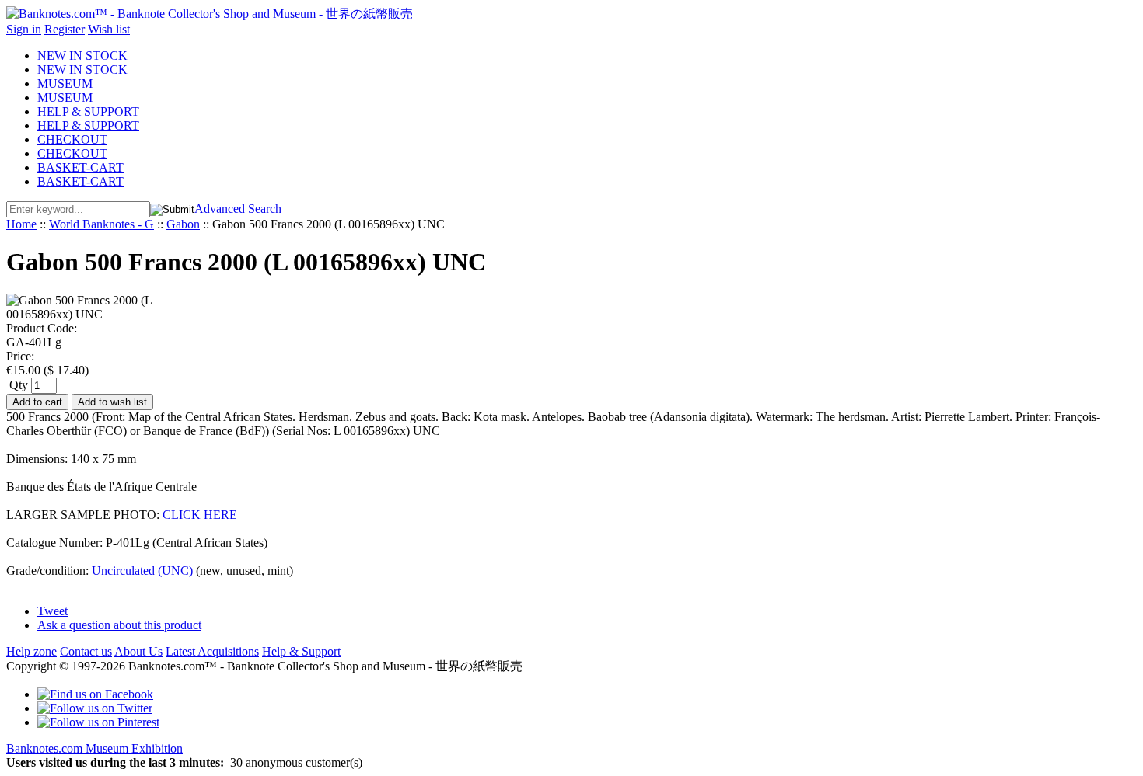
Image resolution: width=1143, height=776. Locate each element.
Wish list (109, 29)
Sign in (23, 29)
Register (64, 29)
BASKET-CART (80, 167)
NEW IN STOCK (82, 55)
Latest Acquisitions (212, 651)
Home (21, 224)
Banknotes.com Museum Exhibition (94, 748)
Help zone (31, 651)
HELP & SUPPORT (88, 111)
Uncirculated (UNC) (144, 570)
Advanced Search (237, 208)
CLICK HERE (200, 514)
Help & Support (301, 651)
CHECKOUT (72, 139)
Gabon (183, 224)
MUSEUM (65, 83)
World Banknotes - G (101, 224)
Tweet (52, 611)
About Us (138, 651)
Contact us (86, 651)
